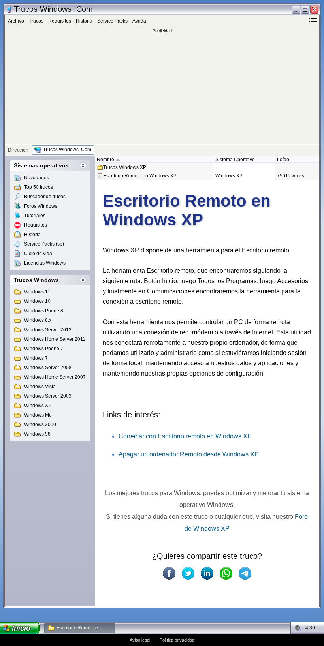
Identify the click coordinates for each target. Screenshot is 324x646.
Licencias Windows (45, 263)
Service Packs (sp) (44, 244)
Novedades (36, 177)
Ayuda (139, 21)
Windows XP (37, 405)
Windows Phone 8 (43, 311)
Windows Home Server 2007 (55, 377)
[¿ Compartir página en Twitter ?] (188, 573)
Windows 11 (37, 292)
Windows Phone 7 (43, 348)
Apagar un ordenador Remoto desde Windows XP (189, 454)
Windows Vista (40, 386)
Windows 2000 (40, 424)
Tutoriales (34, 215)
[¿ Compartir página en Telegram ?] (245, 573)
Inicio (21, 628)
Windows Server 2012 (48, 329)
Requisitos (59, 21)
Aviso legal (140, 640)
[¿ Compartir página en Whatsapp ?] (226, 573)
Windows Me (38, 415)
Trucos (36, 21)
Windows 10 (37, 301)
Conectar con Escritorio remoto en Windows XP (185, 436)
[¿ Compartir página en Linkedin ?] (207, 573)
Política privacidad (177, 640)
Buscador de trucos (45, 196)
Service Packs (112, 21)
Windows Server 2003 (48, 396)
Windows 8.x (37, 320)
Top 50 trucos (38, 187)
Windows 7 (36, 358)
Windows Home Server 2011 (54, 339)
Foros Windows (40, 206)
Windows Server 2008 (48, 367)
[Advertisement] (162, 88)
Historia (84, 21)
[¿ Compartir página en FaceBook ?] (169, 573)
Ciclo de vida (38, 253)
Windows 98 (37, 434)
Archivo (16, 21)
